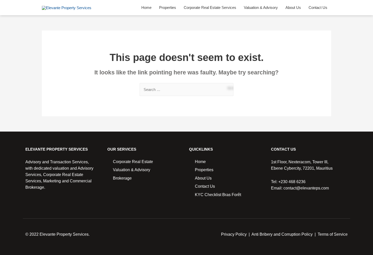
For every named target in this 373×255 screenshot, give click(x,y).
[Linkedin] (36, 205)
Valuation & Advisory (261, 7)
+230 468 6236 (292, 182)
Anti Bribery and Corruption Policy (282, 234)
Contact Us (318, 7)
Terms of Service (333, 234)
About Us (293, 7)
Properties (167, 7)
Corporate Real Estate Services (210, 7)
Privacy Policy (234, 234)
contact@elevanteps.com (306, 188)
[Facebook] (27, 205)
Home (146, 7)
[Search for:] (186, 89)
